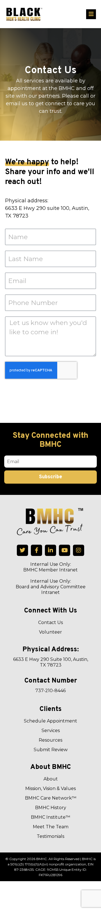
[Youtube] (64, 550)
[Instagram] (78, 550)
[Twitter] (22, 550)
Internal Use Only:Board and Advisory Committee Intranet (51, 586)
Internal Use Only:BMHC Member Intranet (50, 567)
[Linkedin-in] (50, 550)
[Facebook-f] (36, 550)
